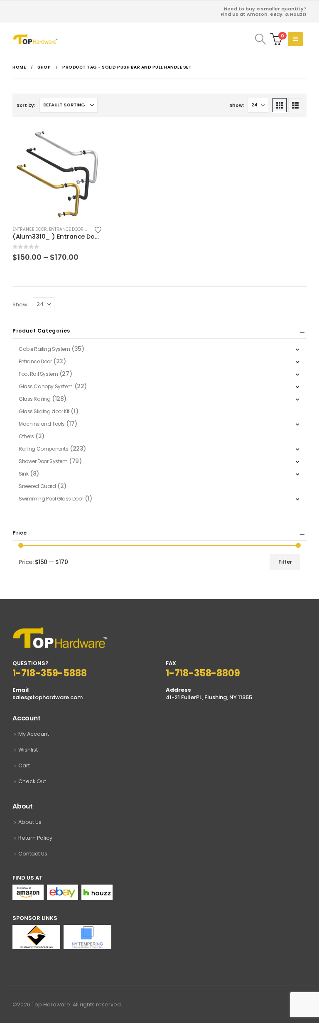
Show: (237, 105)
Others (26, 436)
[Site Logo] (35, 38)
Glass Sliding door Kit (44, 411)
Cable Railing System (44, 349)
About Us (30, 822)
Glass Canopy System (46, 386)
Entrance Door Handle (75, 229)
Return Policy (35, 837)
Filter (285, 561)
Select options (88, 143)
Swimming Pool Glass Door (51, 498)
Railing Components (43, 448)
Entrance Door (29, 229)
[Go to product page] (57, 174)
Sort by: (26, 105)
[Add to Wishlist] (98, 229)
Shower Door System (43, 461)
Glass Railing (35, 398)
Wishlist (28, 749)
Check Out (32, 781)
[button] (260, 39)
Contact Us (32, 853)
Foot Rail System (38, 373)
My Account (33, 733)
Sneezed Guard (37, 486)
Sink (23, 473)
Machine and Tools (42, 423)
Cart (24, 765)
